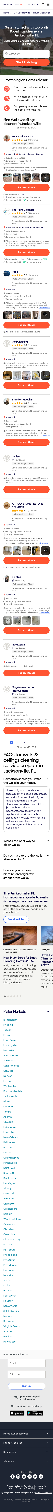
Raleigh (7, 1213)
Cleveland (9, 1229)
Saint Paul (9, 1167)
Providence (10, 1265)
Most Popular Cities (14, 1354)
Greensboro (10, 1208)
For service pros (12, 1442)
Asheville (8, 1198)
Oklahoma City (11, 1239)
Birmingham (10, 1019)
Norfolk (7, 1316)
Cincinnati (9, 1224)
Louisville (8, 1132)
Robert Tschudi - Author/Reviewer (19, 950)
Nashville (8, 1275)
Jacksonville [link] (24, 12)
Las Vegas (9, 1183)
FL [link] (14, 12)
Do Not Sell (29, 1487)
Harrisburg (9, 1249)
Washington (10, 1086)
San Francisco (11, 1065)
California (18, 1487)
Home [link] (6, 12)
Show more (45, 307)
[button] (7, 177)
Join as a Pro (33, 4)
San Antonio (10, 1305)
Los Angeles (10, 1045)
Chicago (8, 1121)
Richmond (9, 1321)
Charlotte (9, 1203)
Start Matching (26, 62)
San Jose (8, 1070)
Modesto (8, 1050)
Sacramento (10, 1055)
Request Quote (26, 187)
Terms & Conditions (43, 1493)
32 (41, 742)
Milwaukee (9, 1341)
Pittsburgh (9, 1259)
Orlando (8, 1106)
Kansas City (10, 1173)
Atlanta (7, 1116)
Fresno (7, 1035)
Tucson (7, 1029)
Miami (6, 1101)
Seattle (7, 1331)
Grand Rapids (11, 1157)
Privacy (10, 1487)
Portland (8, 1244)
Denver (7, 1075)
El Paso (7, 1290)
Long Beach (10, 1040)
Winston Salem (12, 1219)
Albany (7, 1188)
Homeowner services (15, 1433)
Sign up (26, 1386)
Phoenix (8, 1024)
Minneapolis (10, 1162)
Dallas (6, 1285)
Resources (9, 1452)
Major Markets (14, 1011)
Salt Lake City (11, 1311)
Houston (8, 1300)
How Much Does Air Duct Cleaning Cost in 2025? (19, 959)
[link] (26, 143)
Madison (8, 1336)
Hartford (8, 1081)
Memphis (8, 1270)
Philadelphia (10, 1254)
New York (8, 1193)
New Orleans (10, 1137)
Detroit (7, 1152)
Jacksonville (10, 1096)
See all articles (16, 919)
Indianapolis (10, 1127)
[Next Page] (48, 742)
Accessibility (40, 1487)
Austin (6, 1280)
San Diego (9, 1060)
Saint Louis (9, 1178)
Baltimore (9, 1142)
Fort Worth (9, 1295)
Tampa (7, 1111)
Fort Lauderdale (12, 1091)
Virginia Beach (11, 1326)
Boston (7, 1147)
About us (8, 1461)
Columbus (9, 1234)
